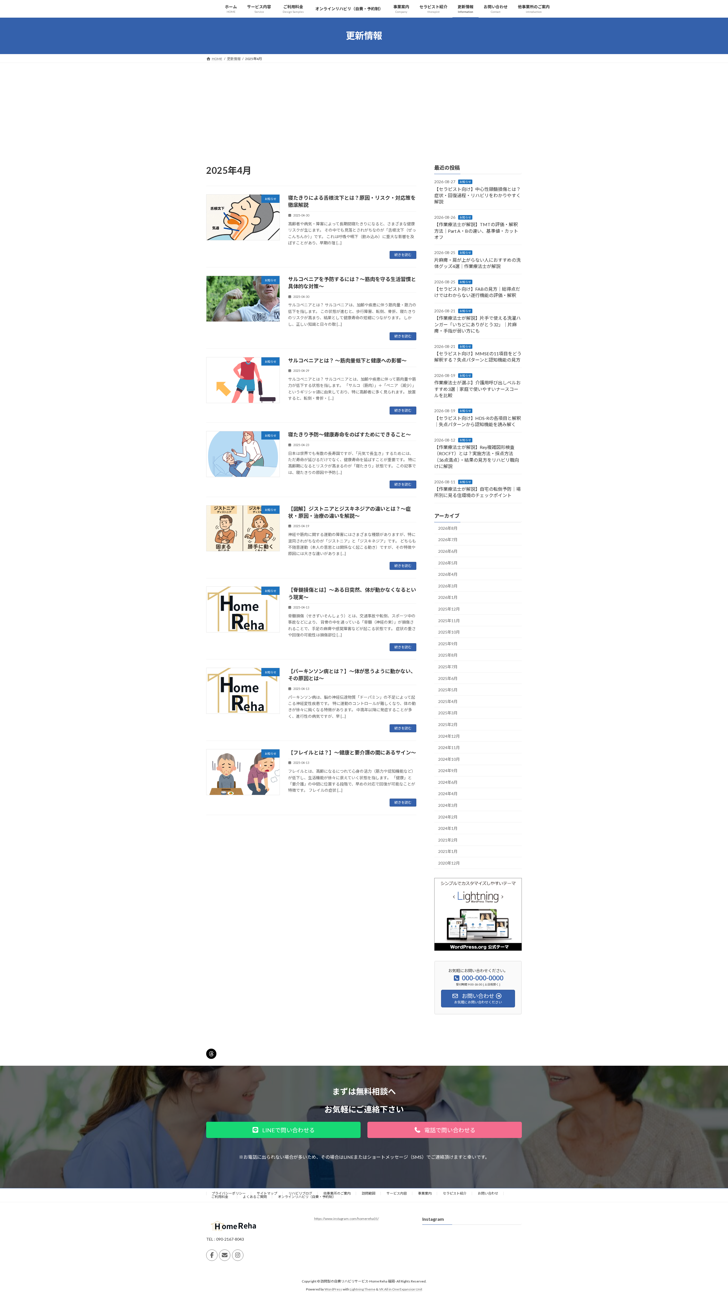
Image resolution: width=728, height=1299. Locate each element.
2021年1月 (448, 851)
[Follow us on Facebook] (212, 1255)
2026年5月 (448, 562)
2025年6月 (448, 678)
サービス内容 (396, 1193)
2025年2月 (448, 724)
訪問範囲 (368, 1193)
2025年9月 (448, 643)
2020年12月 (449, 863)
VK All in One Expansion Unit (400, 1289)
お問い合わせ (488, 1193)
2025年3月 (448, 712)
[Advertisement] (364, 105)
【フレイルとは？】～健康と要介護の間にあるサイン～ (352, 752)
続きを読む (402, 255)
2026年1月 (448, 597)
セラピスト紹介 (455, 1193)
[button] (283, 1130)
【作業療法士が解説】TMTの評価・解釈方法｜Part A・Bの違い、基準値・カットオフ (476, 231)
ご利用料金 (221, 1197)
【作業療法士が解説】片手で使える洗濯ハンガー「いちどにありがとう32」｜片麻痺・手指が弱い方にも (477, 324)
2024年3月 (448, 805)
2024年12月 (449, 735)
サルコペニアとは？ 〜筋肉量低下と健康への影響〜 (347, 360)
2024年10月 (449, 758)
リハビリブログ (300, 1193)
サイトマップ (267, 1193)
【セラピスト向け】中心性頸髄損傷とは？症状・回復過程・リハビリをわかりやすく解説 (477, 195)
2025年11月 (449, 620)
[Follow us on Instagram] (237, 1255)
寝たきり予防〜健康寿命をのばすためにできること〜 (349, 434)
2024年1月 (448, 828)
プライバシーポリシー (229, 1193)
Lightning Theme (362, 1289)
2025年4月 (448, 701)
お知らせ (465, 181)
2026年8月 (448, 527)
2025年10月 (449, 632)
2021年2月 (448, 839)
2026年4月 (448, 574)
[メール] (224, 1255)
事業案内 (425, 1193)
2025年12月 (449, 609)
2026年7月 (448, 539)
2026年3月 (448, 585)
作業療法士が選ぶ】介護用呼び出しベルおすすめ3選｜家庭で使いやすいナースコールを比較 (477, 389)
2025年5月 (448, 689)
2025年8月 (448, 655)
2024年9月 (448, 770)
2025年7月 (448, 666)
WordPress (333, 1289)
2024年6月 (448, 782)
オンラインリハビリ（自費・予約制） (307, 1197)
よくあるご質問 (255, 1197)
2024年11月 (449, 747)
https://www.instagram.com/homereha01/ (346, 1218)
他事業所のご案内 (337, 1193)
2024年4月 (448, 793)
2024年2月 (448, 816)
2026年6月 (448, 551)
